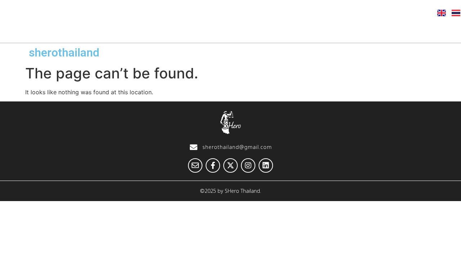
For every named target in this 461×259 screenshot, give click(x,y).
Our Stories (248, 31)
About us (133, 31)
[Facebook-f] (361, 12)
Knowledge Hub (311, 31)
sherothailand (64, 52)
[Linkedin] (414, 12)
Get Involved (376, 31)
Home (87, 31)
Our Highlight (188, 31)
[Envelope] (343, 12)
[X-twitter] (379, 12)
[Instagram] (396, 12)
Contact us (434, 31)
